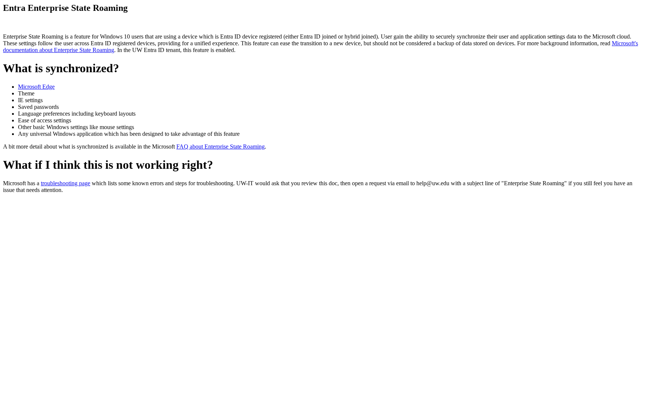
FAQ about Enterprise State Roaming (220, 146)
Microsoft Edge (36, 86)
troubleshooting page (65, 183)
